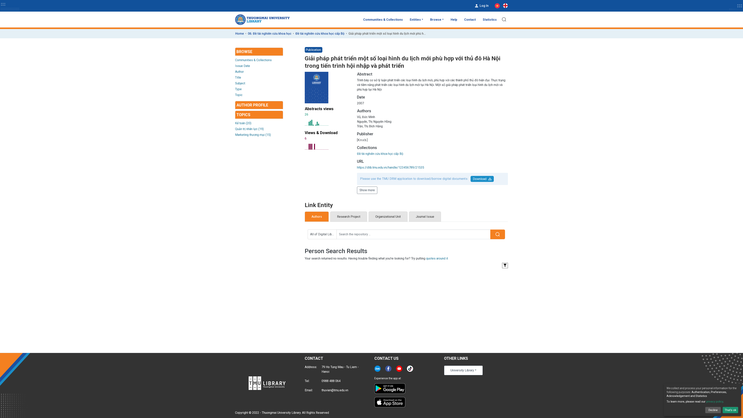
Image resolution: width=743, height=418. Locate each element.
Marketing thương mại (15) (253, 135)
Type (238, 89)
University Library (462, 370)
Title (238, 77)
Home (239, 33)
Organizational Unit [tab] (388, 216)
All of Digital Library (323, 234)
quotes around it (437, 258)
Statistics (490, 19)
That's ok (730, 410)
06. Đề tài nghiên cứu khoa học (269, 33)
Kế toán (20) (243, 123)
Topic (238, 95)
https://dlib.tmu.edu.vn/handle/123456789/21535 (390, 167)
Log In (484, 6)
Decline (713, 410)
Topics (243, 114)
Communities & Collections (383, 19)
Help (454, 19)
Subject (240, 83)
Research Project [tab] (348, 216)
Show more (367, 190)
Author (239, 72)
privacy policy (714, 401)
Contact (470, 19)
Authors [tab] (317, 216)
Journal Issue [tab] (425, 216)
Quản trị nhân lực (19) (249, 129)
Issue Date (242, 66)
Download (479, 179)
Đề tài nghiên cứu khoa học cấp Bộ (319, 33)
